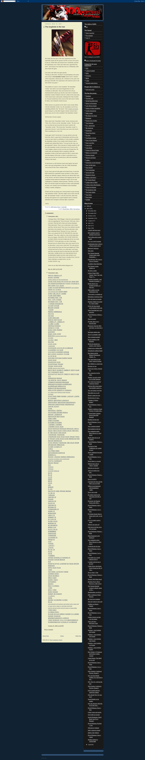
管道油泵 (50, 499)
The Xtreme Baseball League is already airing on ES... (95, 588)
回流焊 (61, 291)
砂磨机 (50, 418)
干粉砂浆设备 (52, 434)
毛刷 (49, 572)
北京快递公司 (65, 622)
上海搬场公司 (60, 322)
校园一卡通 (58, 297)
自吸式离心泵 (52, 497)
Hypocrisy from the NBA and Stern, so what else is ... (95, 327)
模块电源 (59, 378)
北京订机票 (51, 352)
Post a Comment (48, 629)
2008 (88, 206)
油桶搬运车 (67, 370)
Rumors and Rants (91, 157)
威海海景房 (58, 618)
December (91, 211)
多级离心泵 (51, 511)
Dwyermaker (89, 35)
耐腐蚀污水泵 (52, 527)
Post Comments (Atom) (56, 640)
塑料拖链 (62, 491)
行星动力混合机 (57, 430)
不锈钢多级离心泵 (53, 509)
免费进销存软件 (69, 404)
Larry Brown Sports (91, 106)
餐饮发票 (50, 307)
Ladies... (88, 160)
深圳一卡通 (58, 301)
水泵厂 (50, 541)
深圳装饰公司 (58, 557)
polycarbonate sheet (53, 291)
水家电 (53, 285)
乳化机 (50, 443)
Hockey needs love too (94, 395)
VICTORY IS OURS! (94, 715)
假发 (49, 314)
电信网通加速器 (52, 386)
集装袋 (70, 358)
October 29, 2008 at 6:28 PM (56, 626)
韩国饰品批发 (52, 378)
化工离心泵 (51, 493)
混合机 (62, 285)
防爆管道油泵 (52, 533)
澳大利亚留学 (58, 594)
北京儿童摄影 (75, 614)
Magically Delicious (93, 248)
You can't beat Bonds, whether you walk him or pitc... (95, 677)
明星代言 (50, 275)
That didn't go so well (93, 393)
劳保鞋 (54, 396)
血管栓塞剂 (51, 332)
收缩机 (50, 330)
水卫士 (57, 285)
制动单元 (50, 277)
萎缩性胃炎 (51, 336)
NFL (87, 68)
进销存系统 (51, 404)
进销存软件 (65, 400)
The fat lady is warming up (95, 294)
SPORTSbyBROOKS (92, 101)
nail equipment (52, 604)
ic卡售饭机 (58, 299)
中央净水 (68, 283)
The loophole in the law (94, 429)
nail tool (54, 608)
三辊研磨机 (51, 424)
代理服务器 (51, 382)
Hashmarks (89, 130)
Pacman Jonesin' (90, 155)
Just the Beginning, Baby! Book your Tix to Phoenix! (95, 719)
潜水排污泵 (51, 503)
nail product (66, 604)
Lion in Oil (89, 145)
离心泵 (50, 475)
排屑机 (57, 491)
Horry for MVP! (92, 479)
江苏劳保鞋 (53, 398)
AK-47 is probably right (94, 334)
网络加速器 (65, 382)
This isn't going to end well (95, 601)
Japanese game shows (91, 83)
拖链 (49, 491)
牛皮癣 (50, 295)
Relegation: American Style (95, 297)
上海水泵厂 (51, 545)
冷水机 (50, 344)
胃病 (52, 342)
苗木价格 (50, 614)
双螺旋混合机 (60, 445)
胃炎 (49, 342)
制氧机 (57, 451)
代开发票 (56, 305)
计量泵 (56, 340)
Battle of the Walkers (93, 732)
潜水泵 (50, 483)
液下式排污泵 (52, 519)
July (89, 223)
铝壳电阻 (56, 277)
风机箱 (71, 563)
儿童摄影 (63, 293)
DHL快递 (55, 287)
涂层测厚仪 (51, 574)
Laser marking (75, 287)
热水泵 (50, 551)
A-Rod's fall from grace (94, 230)
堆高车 (73, 370)
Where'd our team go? (94, 524)
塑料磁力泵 (51, 539)
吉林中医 (50, 406)
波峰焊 (65, 291)
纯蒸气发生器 (58, 320)
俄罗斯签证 (61, 287)
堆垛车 (61, 372)
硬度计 (57, 574)
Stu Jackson (76, 209)
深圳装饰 (50, 557)
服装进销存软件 (71, 402)
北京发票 (50, 305)
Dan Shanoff (89, 167)
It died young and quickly (94, 712)
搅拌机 (50, 567)
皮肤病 (54, 295)
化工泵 (50, 356)
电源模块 (59, 330)
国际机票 (50, 414)
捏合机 (54, 362)
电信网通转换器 (67, 384)
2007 (88, 208)
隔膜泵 (50, 479)
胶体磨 (77, 443)
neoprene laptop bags (60, 336)
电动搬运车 (60, 370)
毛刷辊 (53, 572)
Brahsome (88, 118)
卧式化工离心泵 (52, 529)
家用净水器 (54, 283)
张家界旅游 (51, 326)
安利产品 (50, 461)
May (89, 228)
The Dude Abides (90, 192)
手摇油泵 (50, 543)
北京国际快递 (73, 622)
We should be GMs (91, 190)
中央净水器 (74, 283)
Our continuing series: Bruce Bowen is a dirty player (94, 433)
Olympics (88, 75)
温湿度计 (50, 580)
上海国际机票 (58, 414)
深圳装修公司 (66, 557)
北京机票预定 (52, 350)
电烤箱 (50, 598)
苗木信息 (56, 614)
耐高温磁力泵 (52, 507)
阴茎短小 (53, 410)
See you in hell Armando (94, 241)
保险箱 (50, 289)
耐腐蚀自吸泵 (52, 513)
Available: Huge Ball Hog (95, 264)
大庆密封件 (65, 618)
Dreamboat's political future (95, 350)
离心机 (54, 356)
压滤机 (50, 318)
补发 (52, 314)
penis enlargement (64, 459)
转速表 (54, 578)
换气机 (57, 563)
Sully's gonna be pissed (94, 730)
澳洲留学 (50, 594)
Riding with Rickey (91, 177)
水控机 (54, 334)
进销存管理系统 (60, 404)
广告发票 (50, 310)
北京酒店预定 (58, 600)
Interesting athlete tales (94, 332)
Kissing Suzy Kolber (91, 120)
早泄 (49, 412)
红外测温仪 (55, 586)
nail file (50, 608)
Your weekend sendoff (94, 337)
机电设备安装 (59, 303)
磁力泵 (50, 473)
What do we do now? (93, 468)
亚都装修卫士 (52, 455)
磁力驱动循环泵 (52, 525)
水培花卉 (53, 354)
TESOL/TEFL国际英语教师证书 (68, 620)
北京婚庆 (50, 447)
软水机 (66, 281)
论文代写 (50, 471)
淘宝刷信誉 (57, 616)
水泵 (51, 489)
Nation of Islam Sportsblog (93, 108)
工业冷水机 (51, 346)
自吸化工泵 (51, 515)
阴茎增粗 (59, 412)
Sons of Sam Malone (91, 140)
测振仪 (50, 578)
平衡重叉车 (67, 374)
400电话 (50, 449)
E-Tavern (75, 109)
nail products (59, 604)
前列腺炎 (53, 412)
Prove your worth (92, 492)
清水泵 (50, 553)
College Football (90, 71)
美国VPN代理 (52, 390)
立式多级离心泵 (52, 537)
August (90, 220)
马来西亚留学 (58, 461)
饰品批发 (50, 457)
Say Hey (88, 135)
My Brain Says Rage (91, 115)
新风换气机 (51, 563)
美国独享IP (68, 390)
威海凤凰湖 (51, 618)
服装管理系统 (62, 402)
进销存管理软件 (52, 402)
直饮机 (74, 281)
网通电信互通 (52, 388)
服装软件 (50, 400)
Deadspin (88, 96)
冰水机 (54, 344)
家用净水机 (61, 283)
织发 (49, 316)
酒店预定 (50, 600)
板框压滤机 (55, 318)
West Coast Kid (90, 33)
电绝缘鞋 (64, 396)
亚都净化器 (61, 453)
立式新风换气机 (64, 563)
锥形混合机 (55, 428)
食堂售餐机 (51, 297)
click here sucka (90, 89)
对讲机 (54, 330)
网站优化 (50, 463)
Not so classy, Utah (93, 572)
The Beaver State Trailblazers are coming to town (94, 448)
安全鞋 (50, 396)
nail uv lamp (73, 604)
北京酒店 (65, 600)
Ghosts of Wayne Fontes (92, 150)
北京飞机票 (59, 350)
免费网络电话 (58, 312)
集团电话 (65, 358)
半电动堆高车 (55, 372)
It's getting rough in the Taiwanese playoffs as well (94, 496)
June (89, 225)
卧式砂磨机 (55, 420)
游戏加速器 (58, 382)
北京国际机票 (69, 348)
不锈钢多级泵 (52, 535)
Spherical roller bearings (63, 392)
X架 (49, 380)
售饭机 (50, 334)
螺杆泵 (50, 481)
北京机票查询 (59, 352)
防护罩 (53, 491)
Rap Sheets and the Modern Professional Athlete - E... (94, 355)
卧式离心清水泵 (52, 521)
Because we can (92, 366)
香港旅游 (58, 326)
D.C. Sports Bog (90, 125)
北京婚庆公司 (58, 447)
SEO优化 (50, 338)
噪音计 (50, 586)
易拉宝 (59, 380)
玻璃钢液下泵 (52, 517)
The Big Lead (89, 98)
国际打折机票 (60, 416)
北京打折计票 (60, 348)
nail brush (69, 606)
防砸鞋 (59, 396)
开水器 (54, 281)
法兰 (53, 289)
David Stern (66, 209)
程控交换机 (58, 358)
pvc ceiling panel (52, 392)
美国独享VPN (61, 390)
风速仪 (56, 580)
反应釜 (56, 366)
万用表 (50, 588)
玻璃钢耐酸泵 (52, 531)
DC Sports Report (90, 180)
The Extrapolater (90, 170)
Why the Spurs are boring (94, 299)
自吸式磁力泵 (52, 505)
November (91, 213)
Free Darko (89, 197)
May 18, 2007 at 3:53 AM (55, 269)
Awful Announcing (91, 111)
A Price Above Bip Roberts (93, 185)
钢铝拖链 (68, 491)
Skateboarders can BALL (94, 592)
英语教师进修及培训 (54, 622)
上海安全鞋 (70, 396)
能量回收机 (51, 565)
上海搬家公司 (52, 322)
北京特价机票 (52, 348)
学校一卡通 (51, 299)
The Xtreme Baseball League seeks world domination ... (94, 255)
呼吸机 (53, 451)
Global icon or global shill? (95, 348)
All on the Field (90, 172)
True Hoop (89, 195)
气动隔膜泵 (51, 555)
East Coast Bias (90, 143)
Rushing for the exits (93, 419)
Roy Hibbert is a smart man (95, 364)
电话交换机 (51, 358)
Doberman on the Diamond (93, 162)
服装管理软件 (58, 400)
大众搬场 (56, 324)
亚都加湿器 (54, 453)
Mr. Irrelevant (89, 128)
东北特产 (56, 406)
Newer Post (46, 636)
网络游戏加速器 (61, 388)
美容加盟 (55, 592)
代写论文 (50, 467)
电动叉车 (60, 374)
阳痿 (49, 410)
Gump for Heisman (91, 187)
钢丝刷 (66, 572)
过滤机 (50, 287)
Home (62, 636)
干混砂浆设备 (62, 443)
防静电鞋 (50, 616)
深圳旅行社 (51, 328)
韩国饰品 (63, 457)
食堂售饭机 (51, 301)
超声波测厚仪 (52, 582)
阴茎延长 (65, 412)
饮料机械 (66, 352)
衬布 (49, 465)
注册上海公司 (56, 293)
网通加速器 (51, 384)
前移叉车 (73, 374)
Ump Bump (89, 148)
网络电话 (50, 312)
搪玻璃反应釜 (73, 439)
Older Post (78, 636)
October (90, 216)
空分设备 (66, 354)
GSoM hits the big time (94, 546)
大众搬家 (50, 324)
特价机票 (50, 559)
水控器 (59, 334)
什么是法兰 (51, 596)
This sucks (90, 251)
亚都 (49, 453)
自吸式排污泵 (52, 501)
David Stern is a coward (94, 461)
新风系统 (76, 563)
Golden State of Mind (91, 182)
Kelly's (71, 109)
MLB (87, 78)
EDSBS (88, 199)
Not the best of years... (94, 398)
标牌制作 (62, 614)
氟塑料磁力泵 (52, 523)
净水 (62, 281)
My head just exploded (94, 599)
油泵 (49, 485)
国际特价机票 (52, 416)
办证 (49, 451)
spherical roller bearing (58, 368)
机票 (49, 561)
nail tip (59, 608)
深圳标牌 (68, 614)
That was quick (92, 319)
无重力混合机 (54, 432)
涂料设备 (55, 443)
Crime (87, 80)
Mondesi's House (90, 175)
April (89, 744)
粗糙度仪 (50, 584)
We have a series (92, 270)
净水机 (59, 281)
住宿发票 (56, 307)
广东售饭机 (51, 303)
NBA (71, 209)
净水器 (50, 281)
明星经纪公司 (58, 275)
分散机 (50, 570)
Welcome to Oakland (93, 728)
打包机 (57, 328)
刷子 (62, 572)
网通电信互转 (62, 386)
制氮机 (59, 295)
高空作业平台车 (52, 374)
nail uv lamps (56, 606)
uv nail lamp (63, 606)
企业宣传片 (60, 354)
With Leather (89, 113)
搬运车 (50, 370)
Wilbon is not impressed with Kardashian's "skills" (94, 488)
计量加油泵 (51, 495)
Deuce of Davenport (91, 103)
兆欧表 (50, 576)
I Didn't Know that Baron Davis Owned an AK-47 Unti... (95, 568)
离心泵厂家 (51, 549)
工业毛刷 (58, 572)
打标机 (50, 620)
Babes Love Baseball (91, 152)
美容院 (50, 592)
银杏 (49, 354)
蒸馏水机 (50, 320)
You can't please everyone (95, 390)
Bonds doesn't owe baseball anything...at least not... (94, 285)
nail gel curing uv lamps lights (69, 608)
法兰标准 (58, 289)
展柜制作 (64, 380)
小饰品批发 (57, 457)
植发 (52, 316)
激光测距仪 (55, 576)
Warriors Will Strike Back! (95, 579)
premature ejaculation (53, 459)
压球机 (50, 293)
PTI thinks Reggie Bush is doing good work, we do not (95, 516)
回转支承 (68, 287)
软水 (70, 281)
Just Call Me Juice (90, 165)
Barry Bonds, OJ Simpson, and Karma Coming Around (95, 654)
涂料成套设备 (52, 445)
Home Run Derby (90, 133)
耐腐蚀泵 (50, 487)
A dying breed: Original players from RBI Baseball (94, 415)
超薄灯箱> (54, 380)
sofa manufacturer (63, 279)
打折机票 (56, 559)
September (91, 218)
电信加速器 (58, 384)
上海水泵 (50, 547)
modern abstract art (53, 279)
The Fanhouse (89, 123)
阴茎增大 (59, 410)
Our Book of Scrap (91, 138)
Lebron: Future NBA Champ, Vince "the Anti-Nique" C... (95, 275)
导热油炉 (54, 364)
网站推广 (56, 463)
